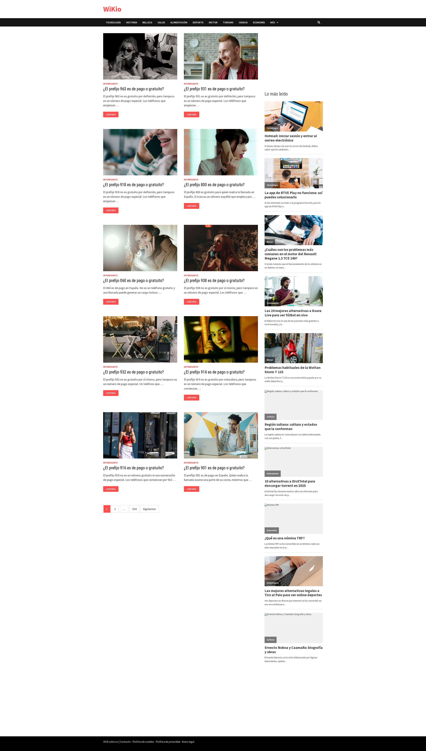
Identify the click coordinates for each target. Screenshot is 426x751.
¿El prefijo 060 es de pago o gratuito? (133, 280)
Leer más (112, 115)
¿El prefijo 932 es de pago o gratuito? (133, 372)
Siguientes (149, 509)
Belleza (147, 22)
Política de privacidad (168, 741)
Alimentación (178, 22)
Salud (161, 22)
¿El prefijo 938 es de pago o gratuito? (214, 280)
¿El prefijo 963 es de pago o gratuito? (133, 88)
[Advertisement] (294, 57)
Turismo (228, 22)
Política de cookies (143, 741)
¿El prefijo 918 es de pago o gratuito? (133, 184)
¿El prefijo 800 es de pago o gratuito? (214, 184)
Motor (213, 22)
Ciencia (243, 22)
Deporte (198, 22)
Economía (259, 22)
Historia (131, 22)
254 (134, 509)
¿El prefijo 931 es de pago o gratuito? (214, 88)
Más (272, 22)
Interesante (110, 83)
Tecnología (113, 22)
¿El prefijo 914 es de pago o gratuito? (214, 372)
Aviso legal (188, 741)
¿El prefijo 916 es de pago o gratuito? (133, 468)
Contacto (125, 741)
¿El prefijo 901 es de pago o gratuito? (214, 468)
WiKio (112, 9)
